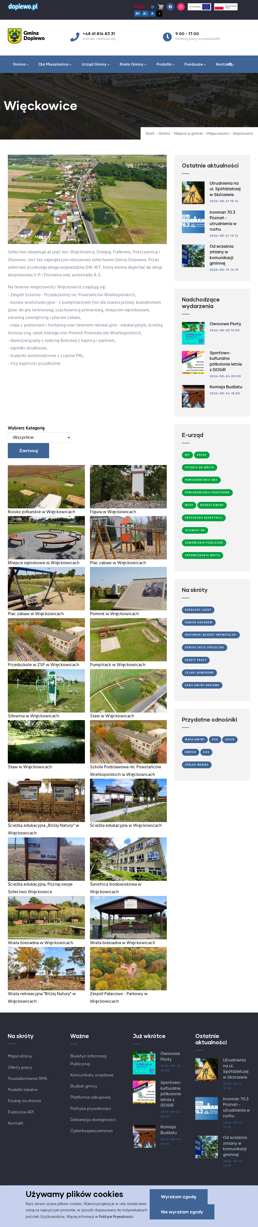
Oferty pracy (20, 1068)
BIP (187, 455)
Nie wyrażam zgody (182, 1211)
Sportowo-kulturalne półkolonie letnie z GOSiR (171, 1094)
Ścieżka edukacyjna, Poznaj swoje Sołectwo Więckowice (40, 888)
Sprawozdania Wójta (202, 555)
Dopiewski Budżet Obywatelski (211, 635)
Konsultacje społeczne (204, 647)
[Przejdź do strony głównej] (23, 6)
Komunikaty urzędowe (91, 1075)
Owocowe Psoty (225, 324)
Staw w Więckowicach (112, 716)
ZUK (215, 740)
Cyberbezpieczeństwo (91, 1131)
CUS (206, 752)
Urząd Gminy (94, 64)
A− (145, 13)
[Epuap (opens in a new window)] (151, 7)
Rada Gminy (131, 64)
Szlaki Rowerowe (199, 673)
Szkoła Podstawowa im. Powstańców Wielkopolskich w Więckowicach (125, 771)
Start (150, 133)
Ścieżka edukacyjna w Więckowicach (126, 825)
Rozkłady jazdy (198, 610)
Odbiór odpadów (199, 622)
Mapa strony (20, 1056)
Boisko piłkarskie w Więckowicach (41, 512)
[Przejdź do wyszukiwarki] (231, 65)
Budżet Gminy (212, 505)
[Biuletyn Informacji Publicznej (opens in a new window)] (139, 7)
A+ (138, 13)
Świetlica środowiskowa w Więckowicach (115, 888)
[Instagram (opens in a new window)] (181, 7)
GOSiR (230, 740)
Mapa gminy (195, 740)
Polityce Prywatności (116, 1217)
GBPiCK (190, 752)
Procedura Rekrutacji (204, 518)
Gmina (19, 64)
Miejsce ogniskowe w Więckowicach (43, 563)
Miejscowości (218, 133)
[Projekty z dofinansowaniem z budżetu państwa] (226, 6)
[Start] (28, 36)
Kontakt (223, 64)
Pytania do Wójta (199, 468)
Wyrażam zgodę (178, 1196)
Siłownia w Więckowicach (33, 716)
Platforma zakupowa (90, 1097)
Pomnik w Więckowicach (114, 614)
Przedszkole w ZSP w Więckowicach (43, 665)
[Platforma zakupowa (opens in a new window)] (161, 7)
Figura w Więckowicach (113, 512)
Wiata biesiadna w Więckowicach (40, 943)
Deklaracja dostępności (93, 1120)
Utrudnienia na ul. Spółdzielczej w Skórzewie (225, 189)
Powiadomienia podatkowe (207, 492)
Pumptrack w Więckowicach (117, 665)
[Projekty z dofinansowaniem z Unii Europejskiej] (199, 6)
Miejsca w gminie (188, 133)
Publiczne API (21, 1112)
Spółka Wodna (197, 765)
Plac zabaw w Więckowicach (118, 563)
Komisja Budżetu (226, 387)
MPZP (189, 505)
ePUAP (202, 455)
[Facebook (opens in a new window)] (170, 7)
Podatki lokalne (23, 1090)
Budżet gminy (83, 1086)
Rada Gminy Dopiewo (202, 685)
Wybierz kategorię (26, 428)
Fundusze (193, 64)
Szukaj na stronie (24, 1101)
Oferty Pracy (196, 660)
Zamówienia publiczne (204, 543)
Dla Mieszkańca (54, 64)
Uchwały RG (195, 530)
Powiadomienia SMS (201, 480)
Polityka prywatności (90, 1109)
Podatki (163, 64)
